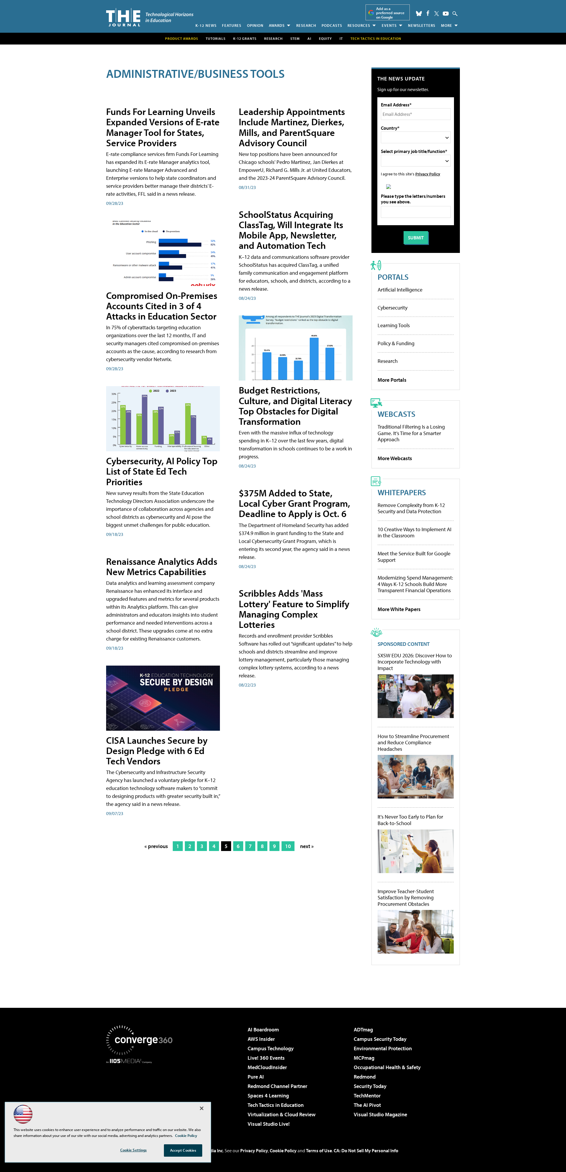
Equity (325, 38)
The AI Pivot (367, 1105)
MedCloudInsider (267, 1067)
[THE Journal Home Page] (149, 17)
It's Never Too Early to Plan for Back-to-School (410, 820)
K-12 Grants (244, 38)
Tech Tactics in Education (276, 1105)
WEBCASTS (396, 414)
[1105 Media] (141, 1093)
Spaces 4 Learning (268, 1095)
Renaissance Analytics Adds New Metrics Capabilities (161, 566)
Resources (359, 25)
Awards (277, 25)
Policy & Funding (396, 343)
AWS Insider (261, 1039)
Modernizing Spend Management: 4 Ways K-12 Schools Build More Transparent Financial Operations (415, 584)
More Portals (392, 379)
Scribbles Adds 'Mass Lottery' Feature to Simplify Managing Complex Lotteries (294, 608)
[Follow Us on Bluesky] (419, 14)
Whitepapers (402, 492)
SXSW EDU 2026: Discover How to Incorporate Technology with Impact (415, 661)
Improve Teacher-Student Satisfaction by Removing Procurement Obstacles (406, 897)
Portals (393, 276)
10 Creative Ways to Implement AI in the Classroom (414, 532)
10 (288, 846)
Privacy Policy (427, 174)
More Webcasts (395, 458)
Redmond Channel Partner (277, 1086)
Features (231, 25)
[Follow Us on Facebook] (428, 13)
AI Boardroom (263, 1029)
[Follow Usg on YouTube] (446, 14)
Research (306, 25)
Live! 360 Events (266, 1057)
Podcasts (332, 25)
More (446, 25)
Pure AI (256, 1076)
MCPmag (364, 1057)
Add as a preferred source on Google (390, 12)
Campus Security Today (380, 1039)
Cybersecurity (392, 307)
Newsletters (421, 25)
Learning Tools (394, 325)
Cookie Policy (283, 1150)
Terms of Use (319, 1150)
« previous (156, 846)
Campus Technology (271, 1048)
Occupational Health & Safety (387, 1067)
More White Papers (399, 609)
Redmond (365, 1076)
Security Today (370, 1086)
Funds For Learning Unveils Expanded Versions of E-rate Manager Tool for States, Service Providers (163, 127)
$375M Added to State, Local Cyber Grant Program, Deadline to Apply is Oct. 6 (294, 503)
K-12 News (206, 25)
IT (341, 38)
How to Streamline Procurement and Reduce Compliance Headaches (413, 742)
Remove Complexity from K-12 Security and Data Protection (411, 508)
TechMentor (367, 1095)
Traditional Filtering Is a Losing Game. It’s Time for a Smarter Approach (411, 433)
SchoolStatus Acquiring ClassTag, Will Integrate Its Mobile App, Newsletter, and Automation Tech (291, 229)
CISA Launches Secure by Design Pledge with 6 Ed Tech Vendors (157, 750)
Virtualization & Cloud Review (281, 1114)
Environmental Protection (383, 1048)
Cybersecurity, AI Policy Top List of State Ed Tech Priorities (162, 471)
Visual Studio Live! (269, 1123)
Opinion (255, 25)
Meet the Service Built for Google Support (414, 556)
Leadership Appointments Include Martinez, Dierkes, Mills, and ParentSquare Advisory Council (292, 127)
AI (309, 38)
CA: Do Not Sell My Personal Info (366, 1150)
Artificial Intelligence (400, 289)
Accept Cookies (183, 1150)
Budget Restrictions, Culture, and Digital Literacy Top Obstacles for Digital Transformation (295, 405)
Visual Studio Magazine (380, 1114)
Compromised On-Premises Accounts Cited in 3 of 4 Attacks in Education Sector (161, 305)
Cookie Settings (133, 1150)
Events (389, 25)
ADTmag (363, 1029)
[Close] (201, 1108)
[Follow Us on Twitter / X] (436, 13)
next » (307, 846)
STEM (295, 38)
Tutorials (216, 38)
